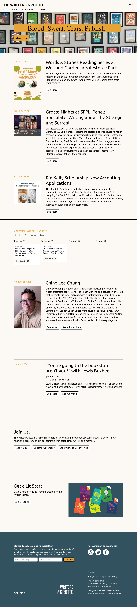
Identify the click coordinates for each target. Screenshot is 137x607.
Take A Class (22, 447)
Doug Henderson (60, 379)
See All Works (69, 393)
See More (52, 90)
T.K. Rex (54, 376)
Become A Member (44, 447)
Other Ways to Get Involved (74, 447)
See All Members (71, 327)
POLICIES (19, 593)
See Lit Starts (22, 501)
